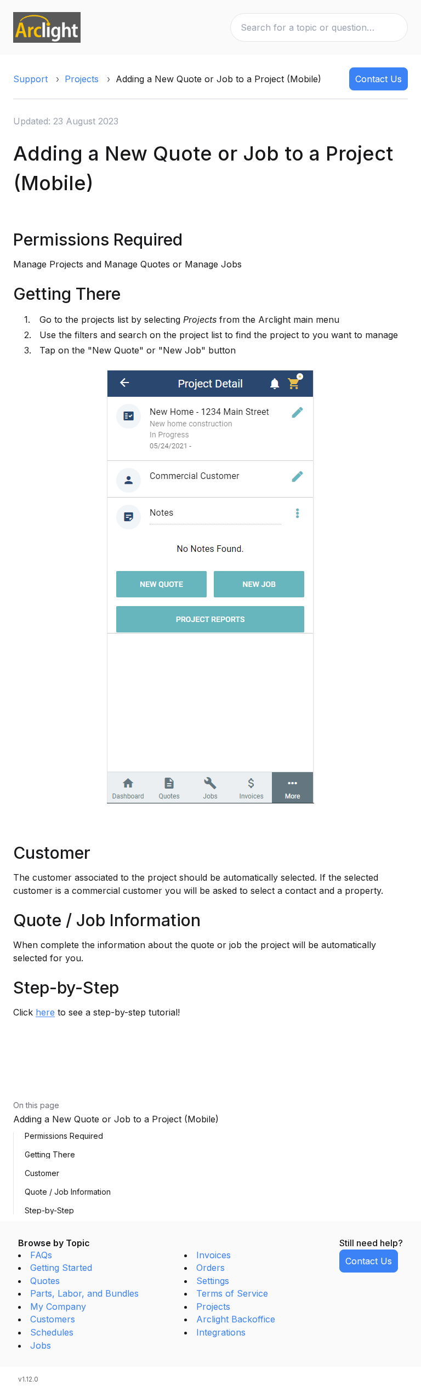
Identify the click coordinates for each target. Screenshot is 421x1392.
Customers (52, 1319)
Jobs (40, 1345)
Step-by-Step (49, 1210)
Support (30, 78)
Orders (210, 1267)
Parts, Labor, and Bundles (84, 1293)
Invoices (213, 1255)
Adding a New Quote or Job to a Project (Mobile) (116, 1119)
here (45, 1012)
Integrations (221, 1332)
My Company (58, 1306)
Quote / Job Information (68, 1192)
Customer (42, 1173)
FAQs (41, 1255)
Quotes (45, 1280)
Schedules (51, 1332)
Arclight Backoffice (235, 1319)
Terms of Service (232, 1293)
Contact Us (378, 78)
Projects (82, 78)
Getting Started (61, 1267)
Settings (212, 1280)
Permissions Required (64, 1136)
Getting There (50, 1155)
